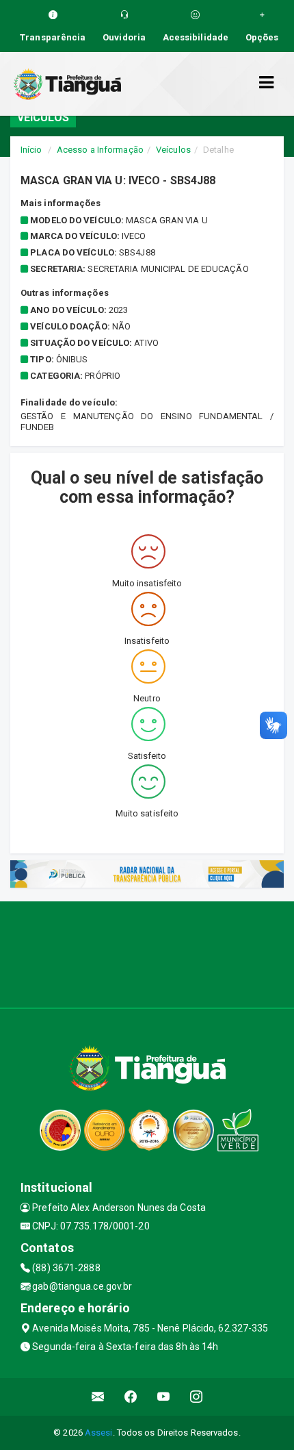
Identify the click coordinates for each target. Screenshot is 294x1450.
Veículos (173, 150)
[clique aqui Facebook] (131, 1397)
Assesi (99, 1432)
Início (31, 150)
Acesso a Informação (100, 150)
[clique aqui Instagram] (197, 1397)
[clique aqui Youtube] (164, 1397)
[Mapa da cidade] (147, 952)
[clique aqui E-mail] (98, 1397)
